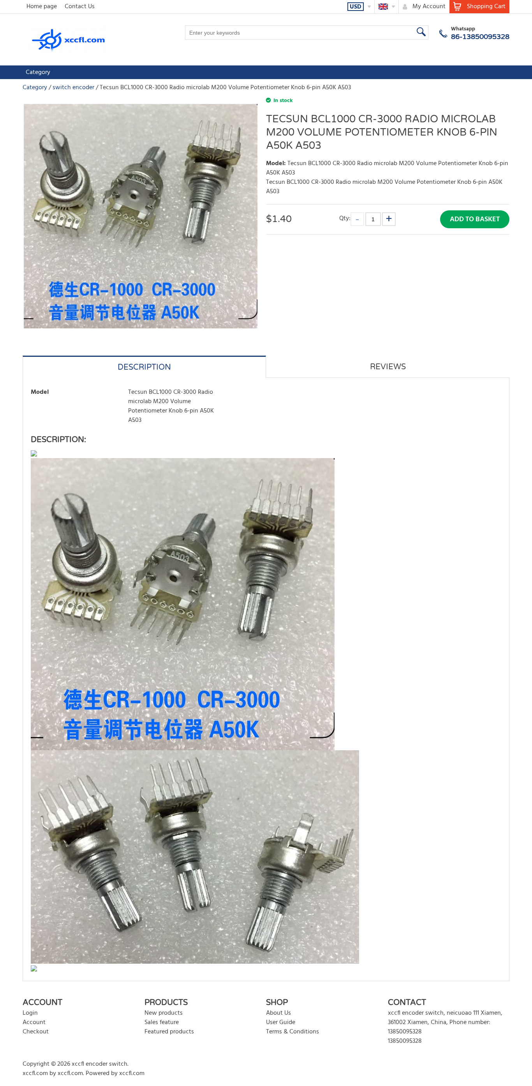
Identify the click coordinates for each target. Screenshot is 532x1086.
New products (163, 1013)
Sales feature (161, 1022)
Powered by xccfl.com (115, 1073)
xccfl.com (35, 1073)
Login (30, 1013)
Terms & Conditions (292, 1032)
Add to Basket (475, 219)
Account (34, 1022)
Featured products (169, 1032)
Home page (41, 7)
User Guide (280, 1022)
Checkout (36, 1032)
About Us (278, 1013)
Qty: (345, 218)
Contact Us (80, 7)
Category (38, 72)
